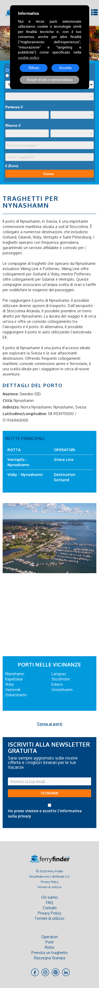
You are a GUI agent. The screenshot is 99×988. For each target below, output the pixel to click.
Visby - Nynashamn (25, 474)
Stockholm (60, 679)
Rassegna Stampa (49, 958)
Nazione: (10, 394)
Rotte (49, 947)
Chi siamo (49, 897)
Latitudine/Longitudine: (25, 413)
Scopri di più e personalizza (50, 79)
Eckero (57, 684)
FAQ (49, 902)
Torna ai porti (49, 724)
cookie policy (28, 57)
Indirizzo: (11, 407)
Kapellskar (14, 679)
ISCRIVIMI (49, 793)
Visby (9, 684)
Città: (8, 400)
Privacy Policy (50, 882)
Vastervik (13, 689)
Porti (49, 942)
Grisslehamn (62, 689)
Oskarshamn (16, 695)
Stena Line (63, 459)
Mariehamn (14, 673)
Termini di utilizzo (49, 887)
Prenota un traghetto (49, 952)
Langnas (58, 673)
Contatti (49, 908)
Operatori (49, 937)
